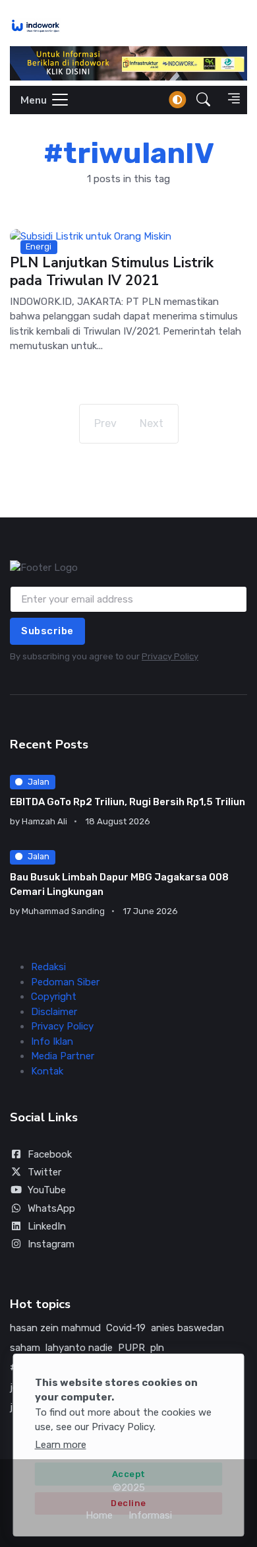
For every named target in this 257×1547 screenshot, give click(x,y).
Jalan (38, 782)
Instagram (51, 1244)
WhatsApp (51, 1208)
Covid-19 (126, 1328)
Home (99, 1515)
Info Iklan (52, 1041)
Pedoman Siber (65, 982)
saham (25, 1348)
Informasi (150, 1515)
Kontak (47, 1071)
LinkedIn (47, 1226)
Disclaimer (54, 1012)
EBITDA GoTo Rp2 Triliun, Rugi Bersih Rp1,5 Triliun (127, 802)
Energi (38, 246)
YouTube (47, 1190)
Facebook (50, 1154)
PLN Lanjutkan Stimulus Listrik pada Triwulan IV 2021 (112, 272)
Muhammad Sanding (63, 911)
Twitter (44, 1172)
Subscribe (47, 631)
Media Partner (62, 1056)
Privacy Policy (170, 656)
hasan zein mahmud (55, 1328)
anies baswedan (187, 1328)
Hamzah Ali (44, 821)
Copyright (53, 997)
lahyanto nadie (79, 1348)
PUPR (131, 1348)
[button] (203, 100)
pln (157, 1348)
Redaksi (48, 967)
